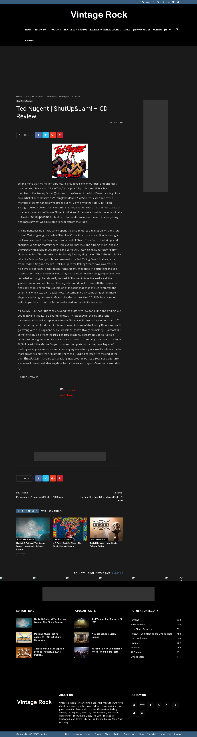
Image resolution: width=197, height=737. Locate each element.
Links (127, 29)
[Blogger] (143, 2)
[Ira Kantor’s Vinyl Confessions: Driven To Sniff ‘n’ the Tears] (81, 652)
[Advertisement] (98, 68)
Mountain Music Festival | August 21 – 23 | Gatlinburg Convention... (47, 637)
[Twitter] (173, 2)
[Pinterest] (163, 2)
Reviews (94, 29)
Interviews (41, 29)
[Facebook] (153, 2)
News (28, 29)
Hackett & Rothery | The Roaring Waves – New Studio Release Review (31, 546)
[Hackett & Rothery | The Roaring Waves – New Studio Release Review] (33, 529)
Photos (82, 29)
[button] (177, 29)
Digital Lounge (112, 29)
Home (19, 96)
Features (69, 29)
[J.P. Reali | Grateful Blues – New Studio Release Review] (70, 529)
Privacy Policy (152, 734)
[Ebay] (148, 2)
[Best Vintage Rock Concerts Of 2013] (81, 623)
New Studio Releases (34, 96)
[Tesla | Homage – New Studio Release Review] (106, 529)
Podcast (56, 29)
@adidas (117, 573)
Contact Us (166, 734)
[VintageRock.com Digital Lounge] (81, 637)
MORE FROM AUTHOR (51, 511)
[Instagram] (158, 2)
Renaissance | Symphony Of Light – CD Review (40, 497)
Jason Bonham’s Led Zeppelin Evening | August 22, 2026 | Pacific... (49, 651)
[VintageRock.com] (98, 14)
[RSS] (168, 2)
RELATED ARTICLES (27, 511)
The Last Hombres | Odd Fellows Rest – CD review (101, 499)
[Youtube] (178, 2)
